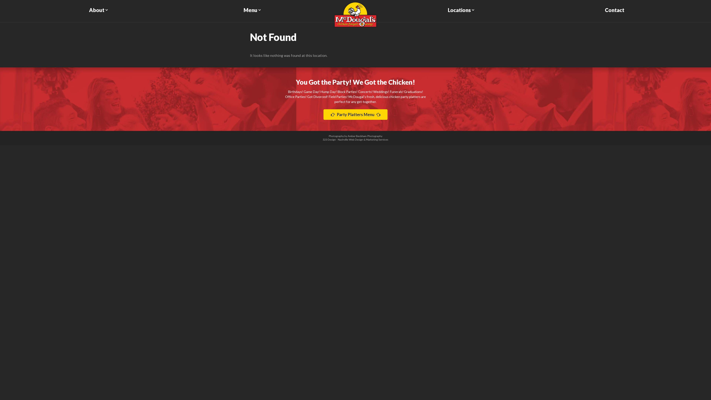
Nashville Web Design (350, 139)
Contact (614, 10)
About (96, 10)
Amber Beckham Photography (365, 136)
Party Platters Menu (355, 114)
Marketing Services (377, 139)
